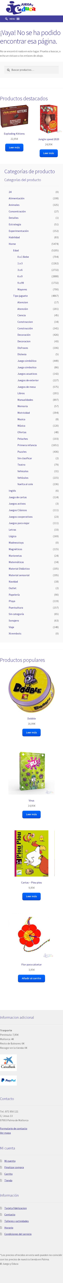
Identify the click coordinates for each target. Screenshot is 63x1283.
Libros (21, 393)
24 (10, 192)
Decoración (23, 334)
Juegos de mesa (26, 386)
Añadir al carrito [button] (31, 978)
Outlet (12, 588)
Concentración (17, 211)
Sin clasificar (24, 458)
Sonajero (14, 620)
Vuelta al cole (25, 484)
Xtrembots (15, 633)
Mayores (22, 289)
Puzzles (22, 451)
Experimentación (19, 231)
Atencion (22, 302)
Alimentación (16, 198)
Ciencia (21, 315)
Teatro (21, 464)
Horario (8, 1227)
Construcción (25, 328)
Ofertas (21, 432)
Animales (14, 204)
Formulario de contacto (13, 1128)
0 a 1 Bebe (23, 256)
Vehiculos (22, 471)
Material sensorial (19, 575)
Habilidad (14, 237)
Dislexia (21, 354)
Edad (16, 250)
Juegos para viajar (19, 523)
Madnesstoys (16, 542)
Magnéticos (15, 549)
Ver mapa (5, 1132)
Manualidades (25, 399)
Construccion (25, 321)
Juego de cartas (18, 497)
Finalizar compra (14, 1167)
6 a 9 (20, 276)
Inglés (12, 490)
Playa (12, 601)
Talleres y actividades (16, 1221)
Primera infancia (27, 445)
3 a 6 (20, 270)
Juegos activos (17, 503)
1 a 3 (20, 263)
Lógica (12, 536)
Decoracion (23, 341)
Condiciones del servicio (18, 1234)
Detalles (13, 217)
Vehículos (22, 477)
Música (21, 425)
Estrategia (15, 224)
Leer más (14, 147)
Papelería (14, 594)
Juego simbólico (26, 360)
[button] (12, 18)
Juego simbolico (26, 367)
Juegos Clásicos (18, 510)
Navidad (13, 581)
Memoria (22, 406)
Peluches (22, 438)
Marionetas (15, 555)
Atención (22, 309)
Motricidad (23, 412)
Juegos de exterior (28, 380)
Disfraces (22, 347)
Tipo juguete (20, 295)
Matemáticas (16, 562)
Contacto (9, 1214)
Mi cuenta (9, 1161)
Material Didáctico (19, 568)
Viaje (11, 627)
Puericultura (16, 607)
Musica (21, 419)
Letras (12, 529)
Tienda (8, 1180)
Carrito (8, 1173)
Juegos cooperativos (21, 516)
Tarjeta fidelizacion (15, 1208)
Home (12, 243)
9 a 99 (20, 282)
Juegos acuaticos (27, 373)
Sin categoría (16, 614)
